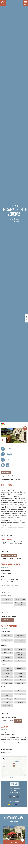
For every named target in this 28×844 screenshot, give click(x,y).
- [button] (3, 761)
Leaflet (9, 777)
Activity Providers (7, 479)
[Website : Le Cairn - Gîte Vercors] (17, 796)
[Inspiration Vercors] (26, 318)
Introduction (6, 552)
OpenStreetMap (15, 777)
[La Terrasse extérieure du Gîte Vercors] (14, 435)
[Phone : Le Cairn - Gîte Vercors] (10, 796)
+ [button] (3, 759)
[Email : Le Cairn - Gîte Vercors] (14, 796)
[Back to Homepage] (3, 3)
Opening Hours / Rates (9, 476)
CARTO (25, 777)
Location (18, 479)
